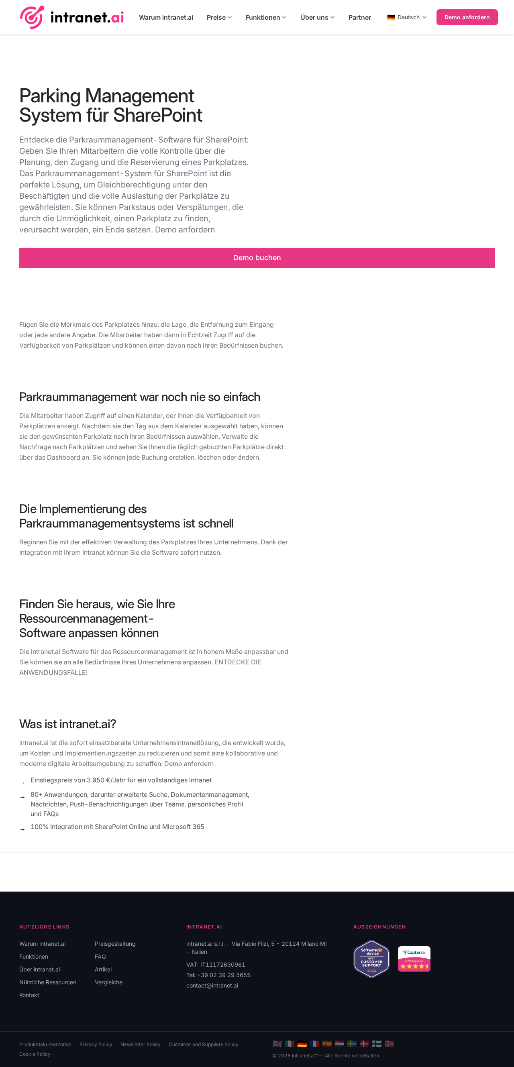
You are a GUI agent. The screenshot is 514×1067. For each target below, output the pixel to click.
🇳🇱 (340, 1044)
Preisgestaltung (115, 943)
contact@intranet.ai (212, 985)
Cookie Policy (35, 1054)
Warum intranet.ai (166, 17)
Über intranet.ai (39, 969)
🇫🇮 (377, 1044)
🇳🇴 (389, 1044)
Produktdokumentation (45, 1044)
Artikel (103, 969)
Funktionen (263, 17)
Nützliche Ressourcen (47, 982)
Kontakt (29, 995)
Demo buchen (257, 257)
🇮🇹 (290, 1044)
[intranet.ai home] (72, 17)
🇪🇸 (327, 1044)
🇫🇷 (315, 1044)
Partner (360, 17)
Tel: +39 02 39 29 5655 (218, 974)
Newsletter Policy (140, 1044)
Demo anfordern (467, 17)
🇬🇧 (277, 1044)
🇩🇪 (302, 1044)
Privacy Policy (96, 1044)
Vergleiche (108, 982)
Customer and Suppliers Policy (204, 1044)
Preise (216, 17)
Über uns (314, 17)
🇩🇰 (364, 1044)
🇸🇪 (352, 1044)
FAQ (100, 956)
